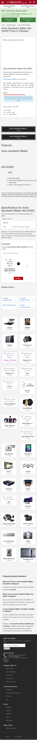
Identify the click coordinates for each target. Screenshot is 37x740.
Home (3, 25)
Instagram (8, 714)
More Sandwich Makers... (18, 129)
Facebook (8, 707)
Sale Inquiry (9, 689)
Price (4, 227)
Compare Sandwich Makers (13, 693)
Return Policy (9, 675)
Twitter (7, 717)
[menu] (2, 2)
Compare (18, 278)
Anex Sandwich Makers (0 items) (28, 19)
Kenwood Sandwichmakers (27, 299)
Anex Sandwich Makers (27, 6)
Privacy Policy (9, 678)
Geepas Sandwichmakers (27, 306)
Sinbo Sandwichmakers (9, 306)
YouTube (8, 710)
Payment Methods (10, 672)
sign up (7, 648)
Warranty (5, 223)
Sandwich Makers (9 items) (9, 19)
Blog (7, 699)
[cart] (34, 2)
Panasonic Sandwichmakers (9, 299)
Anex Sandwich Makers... (18, 137)
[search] (30, 2)
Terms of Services (10, 682)
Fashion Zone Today (11, 728)
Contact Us (9, 696)
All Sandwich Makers (9, 6)
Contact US (7, 736)
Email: (5, 645)
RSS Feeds (9, 720)
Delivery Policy (10, 668)
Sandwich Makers (11, 25)
